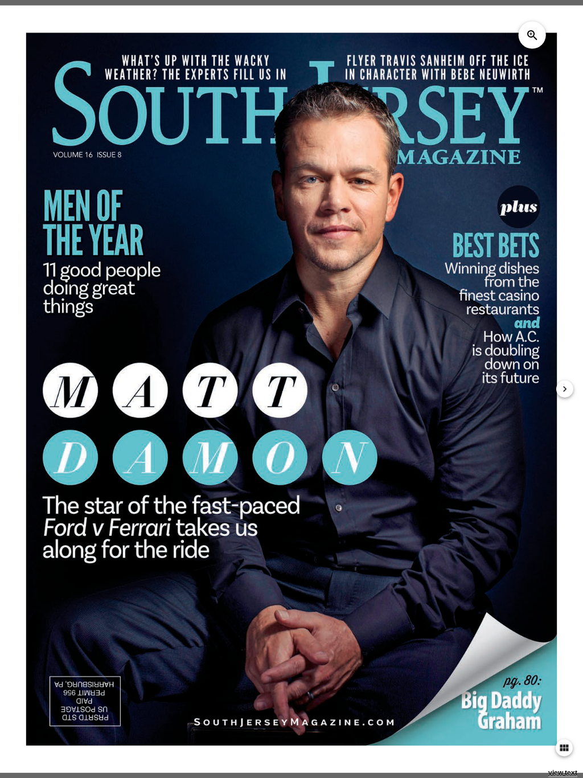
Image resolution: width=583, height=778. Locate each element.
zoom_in (532, 35)
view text (562, 773)
